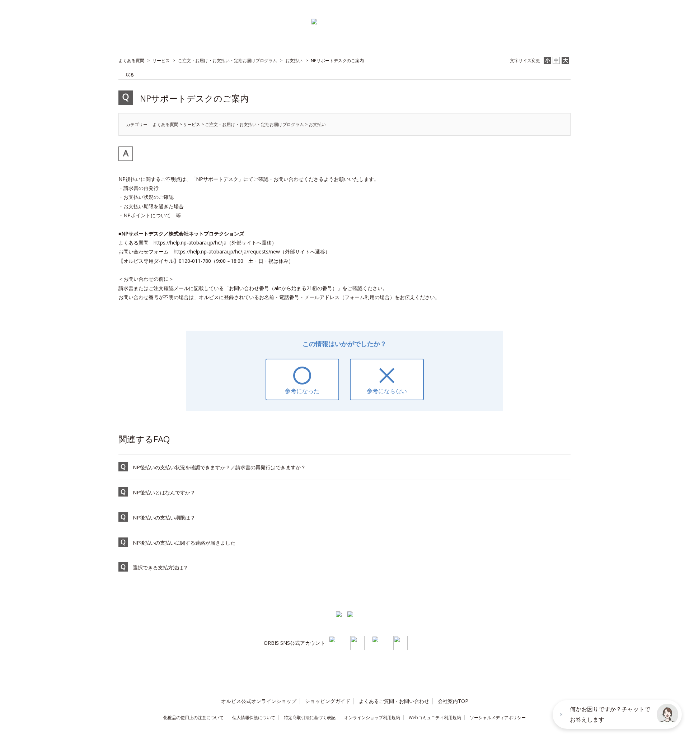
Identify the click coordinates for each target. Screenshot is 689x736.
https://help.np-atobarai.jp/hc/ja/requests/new (227, 251)
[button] (667, 714)
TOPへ (553, 596)
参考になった (302, 391)
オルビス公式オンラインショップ (258, 701)
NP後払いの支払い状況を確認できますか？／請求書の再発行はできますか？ (219, 467)
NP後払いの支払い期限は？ (164, 517)
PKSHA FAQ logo (43, 729)
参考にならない (387, 391)
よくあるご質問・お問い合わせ (394, 701)
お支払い (294, 60)
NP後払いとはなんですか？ (164, 492)
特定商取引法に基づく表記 (310, 717)
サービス (161, 60)
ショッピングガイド (327, 701)
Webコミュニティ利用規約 (435, 717)
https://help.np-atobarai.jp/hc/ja (190, 242)
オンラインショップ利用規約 (372, 717)
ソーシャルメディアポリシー (498, 717)
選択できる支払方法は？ (160, 567)
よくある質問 (131, 60)
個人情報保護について (253, 717)
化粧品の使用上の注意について (193, 717)
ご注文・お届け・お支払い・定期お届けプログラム (227, 60)
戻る (130, 74)
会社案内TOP (453, 701)
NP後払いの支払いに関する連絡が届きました (184, 542)
